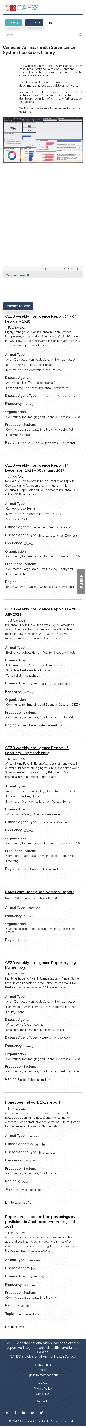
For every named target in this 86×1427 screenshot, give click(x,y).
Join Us (32, 23)
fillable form (25, 111)
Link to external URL (18, 1202)
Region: (11, 442)
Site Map (43, 1383)
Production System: (20, 425)
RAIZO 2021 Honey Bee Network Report (39, 892)
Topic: (9, 1189)
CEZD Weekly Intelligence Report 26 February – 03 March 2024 (37, 750)
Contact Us (43, 1393)
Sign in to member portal (43, 1375)
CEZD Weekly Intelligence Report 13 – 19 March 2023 (40, 965)
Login (11, 23)
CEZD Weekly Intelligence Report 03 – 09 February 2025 (41, 318)
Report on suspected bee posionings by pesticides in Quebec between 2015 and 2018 (40, 1222)
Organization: (16, 412)
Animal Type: (15, 355)
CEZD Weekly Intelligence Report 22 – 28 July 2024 (40, 611)
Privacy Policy (43, 1388)
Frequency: (14, 404)
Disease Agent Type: (21, 396)
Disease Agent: (17, 378)
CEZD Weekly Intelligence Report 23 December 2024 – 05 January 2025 (36, 467)
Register (43, 1369)
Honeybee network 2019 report (32, 1102)
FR (51, 23)
